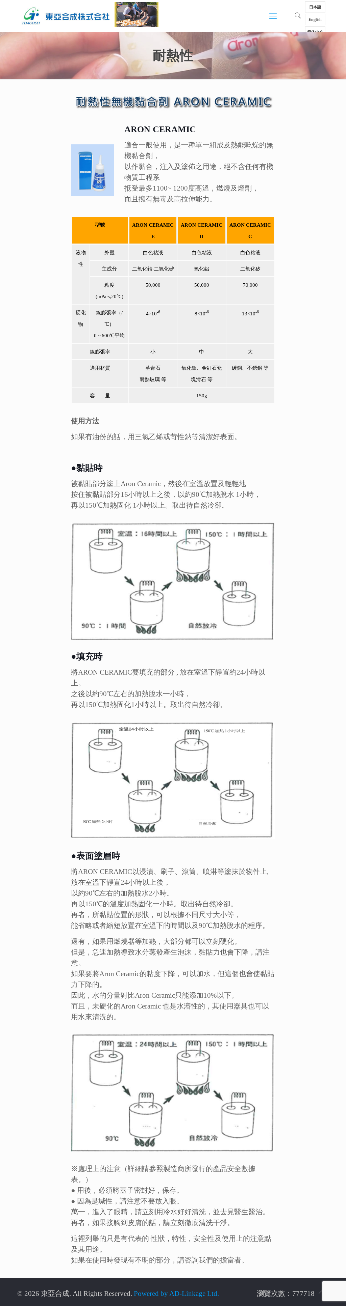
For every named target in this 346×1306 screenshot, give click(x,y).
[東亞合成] (66, 15)
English (315, 19)
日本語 (315, 7)
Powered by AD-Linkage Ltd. (176, 1293)
